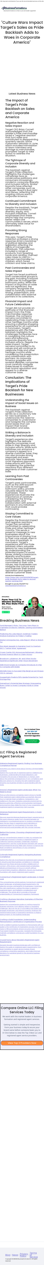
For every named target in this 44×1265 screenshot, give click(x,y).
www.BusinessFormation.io (15, 586)
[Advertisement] (22, 67)
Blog (7, 1255)
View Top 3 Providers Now (22, 1043)
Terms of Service (34, 1255)
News (15, 1255)
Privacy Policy (24, 1255)
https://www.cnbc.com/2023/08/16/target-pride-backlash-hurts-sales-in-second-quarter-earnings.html (22, 579)
